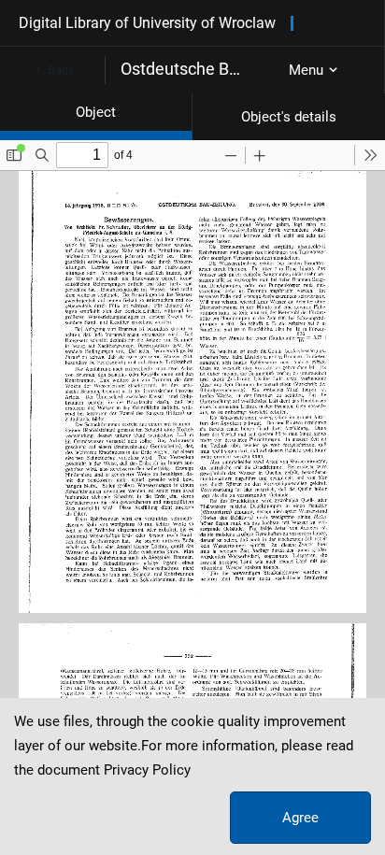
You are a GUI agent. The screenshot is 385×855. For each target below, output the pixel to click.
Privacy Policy (147, 770)
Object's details (288, 116)
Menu (306, 70)
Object (96, 112)
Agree (300, 817)
